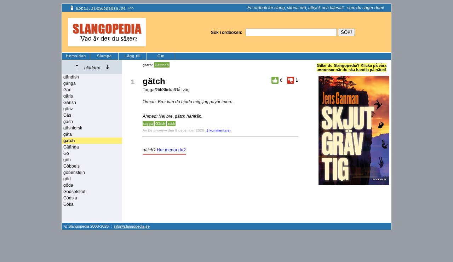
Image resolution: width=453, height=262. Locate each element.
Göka (68, 204)
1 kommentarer (218, 130)
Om (161, 56)
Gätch (160, 124)
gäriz (68, 108)
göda (68, 185)
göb (67, 159)
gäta (67, 134)
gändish (71, 77)
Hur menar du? (171, 149)
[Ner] (107, 67)
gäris (68, 96)
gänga (69, 83)
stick (171, 124)
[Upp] (77, 67)
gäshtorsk (72, 128)
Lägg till (133, 56)
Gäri (67, 89)
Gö (66, 153)
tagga (148, 124)
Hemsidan (76, 56)
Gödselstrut (74, 191)
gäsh (68, 121)
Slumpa (104, 56)
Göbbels (71, 166)
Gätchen (162, 65)
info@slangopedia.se (132, 226)
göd (67, 178)
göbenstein (74, 172)
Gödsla (70, 198)
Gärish (69, 102)
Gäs (67, 115)
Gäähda (71, 147)
